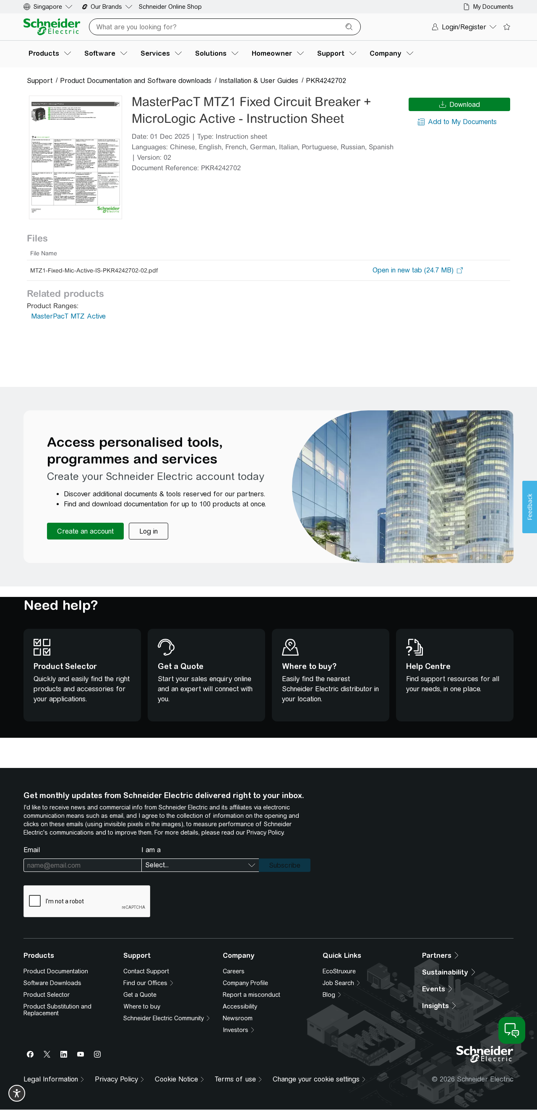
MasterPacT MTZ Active (68, 316)
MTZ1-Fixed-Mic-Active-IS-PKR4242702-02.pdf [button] (94, 270)
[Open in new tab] (413, 270)
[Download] (75, 157)
